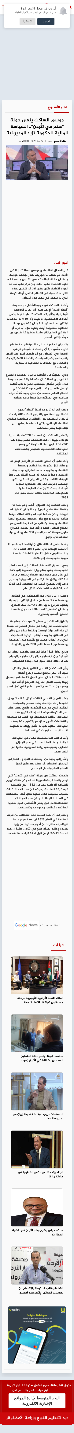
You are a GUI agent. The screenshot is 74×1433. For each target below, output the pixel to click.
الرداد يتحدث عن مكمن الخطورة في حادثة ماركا (40, 1174)
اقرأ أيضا (57, 945)
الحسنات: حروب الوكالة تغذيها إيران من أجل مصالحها (38, 1116)
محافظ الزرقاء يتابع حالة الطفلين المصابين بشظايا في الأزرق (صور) (42, 1058)
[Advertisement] (37, 39)
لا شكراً (27, 21)
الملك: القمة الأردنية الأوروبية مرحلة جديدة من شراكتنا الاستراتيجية (40, 1000)
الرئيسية (43, 1390)
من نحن (16, 1390)
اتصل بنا (30, 1390)
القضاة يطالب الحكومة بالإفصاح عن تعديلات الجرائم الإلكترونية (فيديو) (40, 1290)
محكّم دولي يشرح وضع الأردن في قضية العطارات (37, 1232)
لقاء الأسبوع (57, 107)
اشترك (46, 21)
